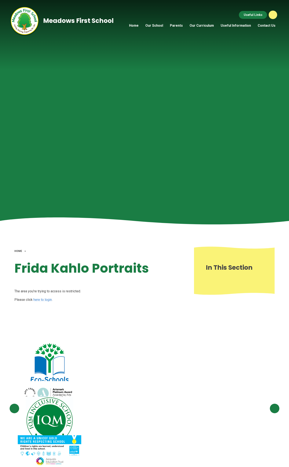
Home (18, 251)
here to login (42, 300)
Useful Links (253, 15)
